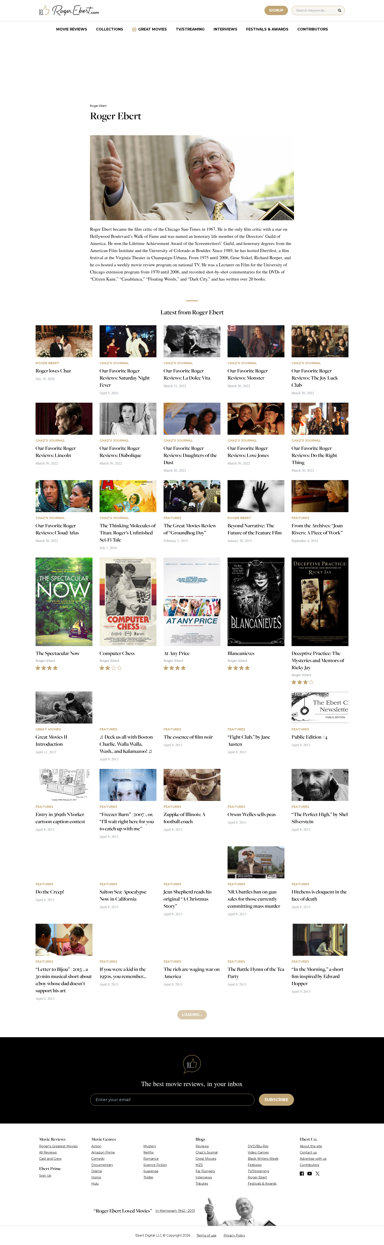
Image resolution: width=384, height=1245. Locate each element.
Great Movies (152, 29)
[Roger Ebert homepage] (69, 10)
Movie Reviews (71, 29)
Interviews (225, 29)
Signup (276, 10)
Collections (109, 29)
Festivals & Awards (267, 29)
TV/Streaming (190, 29)
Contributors (312, 29)
